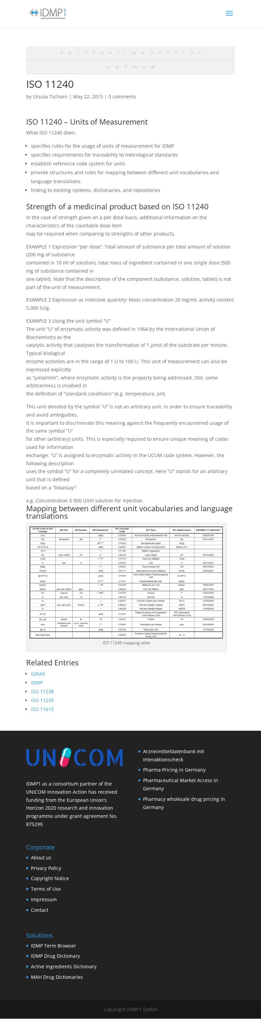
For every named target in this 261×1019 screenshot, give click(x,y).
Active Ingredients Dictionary (64, 966)
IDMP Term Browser (53, 945)
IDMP (37, 682)
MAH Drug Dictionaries (57, 977)
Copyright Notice (50, 878)
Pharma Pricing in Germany (174, 769)
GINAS (38, 673)
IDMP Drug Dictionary (55, 956)
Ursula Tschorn (50, 96)
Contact (39, 910)
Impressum (44, 899)
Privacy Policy (46, 868)
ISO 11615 (42, 709)
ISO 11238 (42, 691)
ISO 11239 (42, 700)
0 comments (122, 96)
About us (41, 857)
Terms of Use (46, 889)
